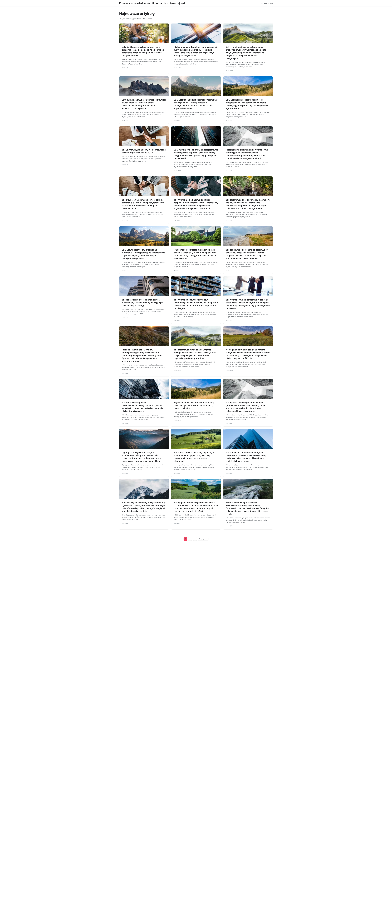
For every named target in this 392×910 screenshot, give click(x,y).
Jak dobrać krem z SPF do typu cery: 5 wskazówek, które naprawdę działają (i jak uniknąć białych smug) (142, 303)
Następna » (203, 539)
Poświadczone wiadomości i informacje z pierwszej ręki (152, 3)
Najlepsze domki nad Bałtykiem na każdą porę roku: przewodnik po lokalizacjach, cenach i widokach (194, 405)
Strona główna (267, 3)
